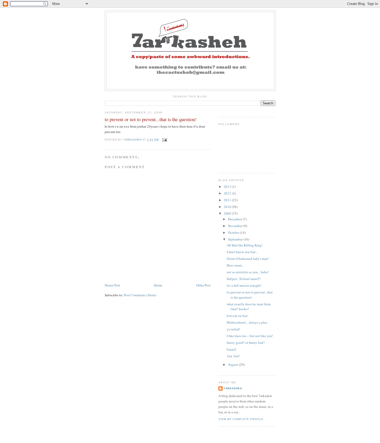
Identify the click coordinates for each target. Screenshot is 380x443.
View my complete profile (240, 419)
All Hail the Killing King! (245, 245)
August (233, 364)
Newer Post (112, 285)
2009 (228, 213)
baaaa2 (232, 349)
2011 (228, 200)
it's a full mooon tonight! (244, 285)
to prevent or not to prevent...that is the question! (250, 295)
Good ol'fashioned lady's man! (248, 258)
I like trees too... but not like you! (250, 335)
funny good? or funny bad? (246, 342)
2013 (228, 186)
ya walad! (233, 329)
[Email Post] (164, 139)
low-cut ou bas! (237, 315)
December (235, 219)
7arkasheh (233, 388)
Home (158, 285)
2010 (228, 206)
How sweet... (235, 265)
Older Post (203, 285)
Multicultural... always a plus (247, 322)
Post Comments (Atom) (140, 295)
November (235, 225)
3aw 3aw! (233, 356)
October (234, 232)
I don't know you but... (242, 252)
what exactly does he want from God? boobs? (249, 307)
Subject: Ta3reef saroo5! (244, 278)
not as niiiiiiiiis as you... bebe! (248, 272)
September (236, 239)
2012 (228, 193)
